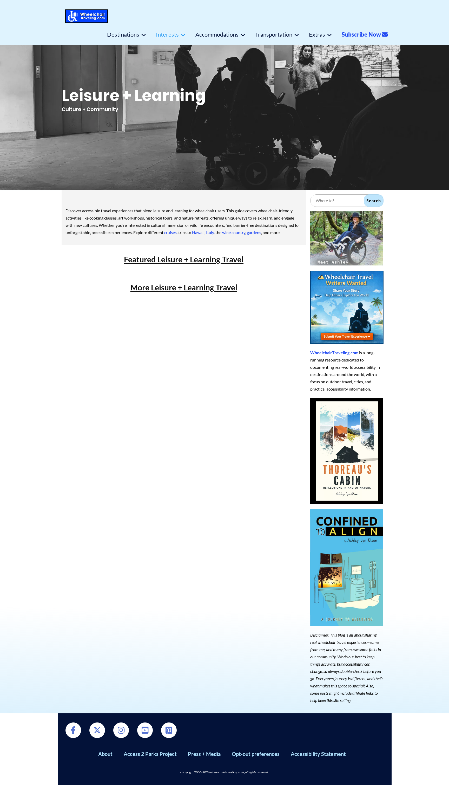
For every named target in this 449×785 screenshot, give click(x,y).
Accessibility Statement (318, 754)
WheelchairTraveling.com (334, 352)
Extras (317, 34)
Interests (167, 34)
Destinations (123, 34)
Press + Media (204, 754)
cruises (170, 232)
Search (373, 200)
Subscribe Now (362, 34)
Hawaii (198, 232)
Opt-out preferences (256, 754)
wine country (233, 232)
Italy (210, 232)
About (105, 754)
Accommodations (217, 34)
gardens (254, 232)
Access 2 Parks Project (150, 754)
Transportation (273, 34)
